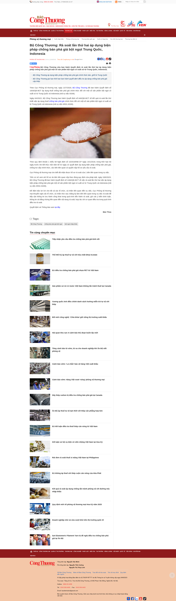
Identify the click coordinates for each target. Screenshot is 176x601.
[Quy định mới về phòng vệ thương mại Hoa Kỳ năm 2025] (40, 509)
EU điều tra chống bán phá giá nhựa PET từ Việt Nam (75, 270)
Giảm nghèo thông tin (63, 26)
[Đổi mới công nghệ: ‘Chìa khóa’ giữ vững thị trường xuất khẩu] (40, 321)
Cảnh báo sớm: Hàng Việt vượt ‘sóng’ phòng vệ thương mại (78, 380)
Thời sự (35, 30)
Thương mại (68, 30)
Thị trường (99, 30)
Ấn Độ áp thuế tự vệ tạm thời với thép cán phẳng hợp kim (77, 411)
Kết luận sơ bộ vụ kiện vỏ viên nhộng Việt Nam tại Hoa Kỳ (77, 442)
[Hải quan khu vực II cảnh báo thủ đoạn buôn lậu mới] (40, 337)
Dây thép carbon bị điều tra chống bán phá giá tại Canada (77, 395)
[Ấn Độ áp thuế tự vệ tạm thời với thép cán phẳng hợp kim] (40, 415)
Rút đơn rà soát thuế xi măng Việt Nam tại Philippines (75, 458)
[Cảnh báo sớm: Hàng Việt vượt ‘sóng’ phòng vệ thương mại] (40, 384)
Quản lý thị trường (57, 30)
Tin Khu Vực (115, 26)
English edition (105, 2)
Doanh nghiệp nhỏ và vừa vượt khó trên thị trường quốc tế (78, 520)
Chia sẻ (34, 63)
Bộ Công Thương (80, 88)
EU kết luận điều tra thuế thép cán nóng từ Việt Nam (74, 426)
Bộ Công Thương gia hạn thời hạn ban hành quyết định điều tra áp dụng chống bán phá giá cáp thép (70, 80)
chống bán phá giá (56, 101)
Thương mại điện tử (131, 39)
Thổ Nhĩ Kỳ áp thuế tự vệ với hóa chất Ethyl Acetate (74, 255)
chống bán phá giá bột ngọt (53, 224)
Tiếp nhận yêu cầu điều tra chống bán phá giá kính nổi (76, 239)
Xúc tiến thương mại (116, 39)
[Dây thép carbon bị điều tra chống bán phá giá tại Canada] (40, 399)
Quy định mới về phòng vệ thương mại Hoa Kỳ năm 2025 (77, 504)
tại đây (57, 207)
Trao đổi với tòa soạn (99, 572)
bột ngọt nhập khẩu (71, 224)
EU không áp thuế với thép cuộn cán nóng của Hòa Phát (76, 473)
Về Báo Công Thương (64, 572)
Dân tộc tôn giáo (78, 26)
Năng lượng (108, 30)
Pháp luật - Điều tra (88, 30)
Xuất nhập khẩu (59, 39)
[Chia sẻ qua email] (107, 63)
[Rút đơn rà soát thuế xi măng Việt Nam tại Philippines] (40, 462)
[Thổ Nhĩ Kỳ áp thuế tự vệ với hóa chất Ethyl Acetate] (40, 259)
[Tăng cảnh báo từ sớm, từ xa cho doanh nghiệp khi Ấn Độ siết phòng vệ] (40, 353)
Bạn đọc (33, 35)
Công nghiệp (77, 30)
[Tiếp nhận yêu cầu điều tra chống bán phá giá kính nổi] (40, 243)
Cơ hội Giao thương (92, 26)
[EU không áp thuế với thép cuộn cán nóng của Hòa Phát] (40, 477)
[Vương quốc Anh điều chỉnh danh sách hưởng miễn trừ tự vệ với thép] (40, 306)
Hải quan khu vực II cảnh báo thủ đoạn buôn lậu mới (75, 333)
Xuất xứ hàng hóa (102, 39)
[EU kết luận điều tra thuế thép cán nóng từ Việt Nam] (40, 431)
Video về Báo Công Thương (82, 572)
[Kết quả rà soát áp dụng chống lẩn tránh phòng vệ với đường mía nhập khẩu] (40, 493)
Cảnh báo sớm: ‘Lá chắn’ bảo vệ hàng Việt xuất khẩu (75, 364)
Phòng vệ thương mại (40, 39)
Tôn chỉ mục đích (113, 572)
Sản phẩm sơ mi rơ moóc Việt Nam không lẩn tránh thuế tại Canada (81, 286)
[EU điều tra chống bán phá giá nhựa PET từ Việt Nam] (40, 275)
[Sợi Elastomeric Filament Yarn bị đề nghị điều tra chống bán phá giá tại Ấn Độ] (40, 540)
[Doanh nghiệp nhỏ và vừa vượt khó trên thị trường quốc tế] (40, 524)
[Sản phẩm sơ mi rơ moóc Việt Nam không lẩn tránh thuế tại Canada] (40, 290)
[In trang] (110, 63)
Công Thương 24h (44, 30)
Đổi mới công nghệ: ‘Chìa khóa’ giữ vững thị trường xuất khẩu (79, 317)
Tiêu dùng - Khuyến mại (133, 30)
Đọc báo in (50, 26)
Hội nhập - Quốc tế (119, 30)
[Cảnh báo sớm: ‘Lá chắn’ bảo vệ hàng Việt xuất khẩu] (40, 368)
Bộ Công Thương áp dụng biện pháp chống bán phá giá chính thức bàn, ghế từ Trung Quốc (70, 75)
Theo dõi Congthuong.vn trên (65, 59)
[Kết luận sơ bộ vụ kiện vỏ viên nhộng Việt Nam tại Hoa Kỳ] (40, 446)
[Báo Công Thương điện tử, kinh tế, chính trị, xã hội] (47, 20)
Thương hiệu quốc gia (37, 26)
